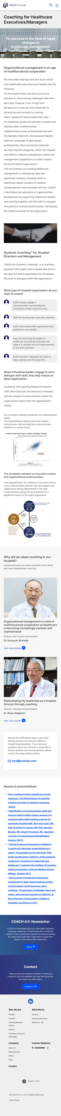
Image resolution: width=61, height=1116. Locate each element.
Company (14, 1043)
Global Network (14, 1052)
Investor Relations (41, 1043)
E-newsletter (38, 1047)
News (11, 1060)
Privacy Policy (14, 1100)
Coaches (12, 1019)
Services (35, 1015)
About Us (12, 1048)
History (11, 1056)
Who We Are (15, 1009)
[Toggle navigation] (56, 6)
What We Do (38, 1009)
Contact (13, 1066)
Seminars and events (39, 1019)
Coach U (12, 1030)
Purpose (12, 1015)
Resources (36, 1022)
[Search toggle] (51, 5)
